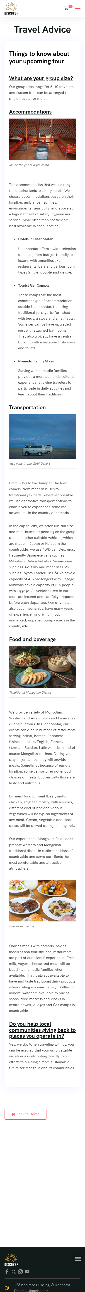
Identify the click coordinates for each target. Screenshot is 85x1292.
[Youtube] (27, 1271)
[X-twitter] (13, 1271)
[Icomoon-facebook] (7, 1271)
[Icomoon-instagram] (20, 1271)
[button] (78, 1259)
